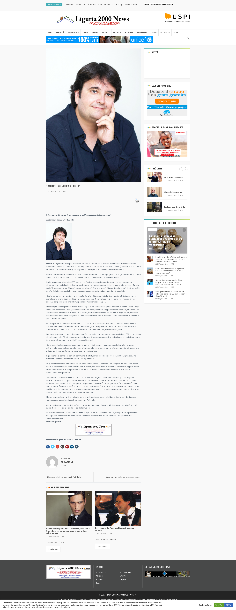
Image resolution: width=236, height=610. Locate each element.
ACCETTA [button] (218, 605)
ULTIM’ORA (129, 32)
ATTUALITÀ (60, 32)
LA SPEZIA (117, 32)
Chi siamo (69, 4)
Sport (98, 583)
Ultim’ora (123, 576)
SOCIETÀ (163, 32)
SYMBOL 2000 (131, 4)
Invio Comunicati (105, 4)
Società (99, 579)
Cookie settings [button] (205, 605)
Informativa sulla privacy (59, 607)
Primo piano (101, 572)
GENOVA (85, 32)
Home (50, 32)
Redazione (80, 4)
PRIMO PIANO (142, 32)
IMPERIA (95, 32)
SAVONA (154, 32)
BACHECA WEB (73, 32)
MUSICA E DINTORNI (67, 494)
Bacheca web (126, 572)
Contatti (92, 4)
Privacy (119, 4)
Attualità (99, 576)
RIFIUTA (228, 605)
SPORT (176, 32)
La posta (123, 579)
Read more (53, 549)
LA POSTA (106, 32)
